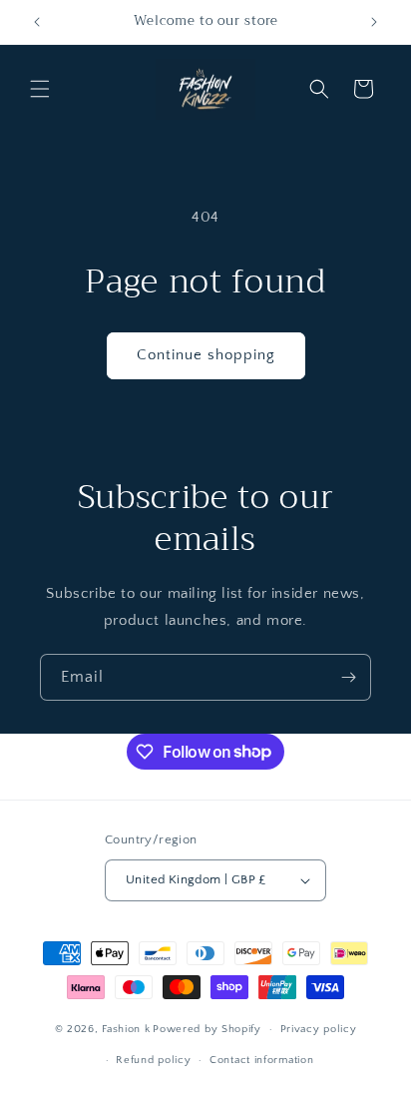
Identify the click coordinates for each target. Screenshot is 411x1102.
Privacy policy (318, 1029)
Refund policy (153, 1060)
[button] (40, 89)
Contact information (261, 1060)
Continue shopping (206, 354)
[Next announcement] (374, 22)
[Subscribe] (348, 677)
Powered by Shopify (207, 1029)
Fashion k (126, 1029)
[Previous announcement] (37, 22)
